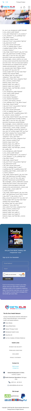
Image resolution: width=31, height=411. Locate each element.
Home (11, 14)
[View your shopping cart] (24, 7)
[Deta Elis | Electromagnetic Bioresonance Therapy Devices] (8, 7)
